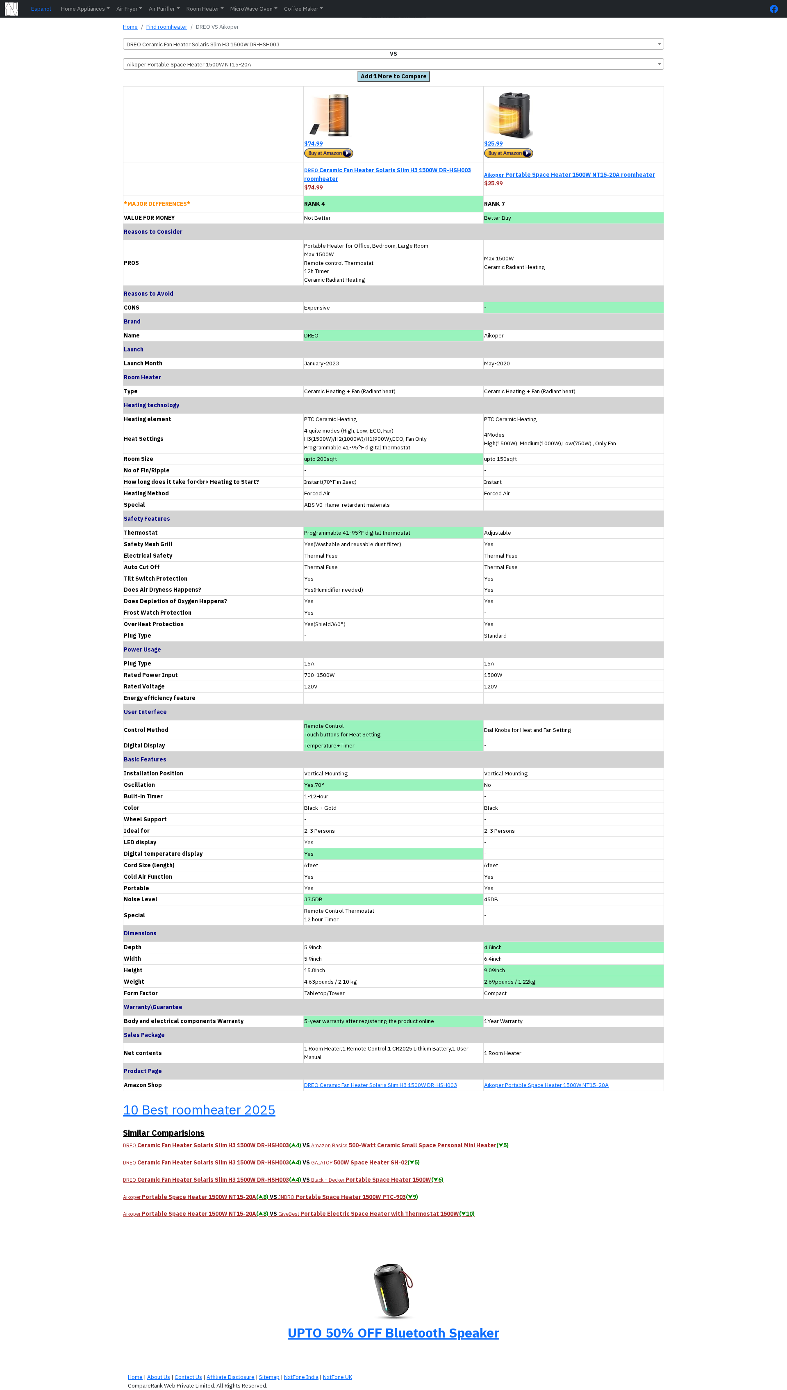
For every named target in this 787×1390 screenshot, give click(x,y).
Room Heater (203, 8)
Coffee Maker (301, 8)
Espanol (41, 8)
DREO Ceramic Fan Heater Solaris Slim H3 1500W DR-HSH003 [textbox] (203, 44)
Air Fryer (127, 8)
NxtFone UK (337, 1377)
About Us (158, 1377)
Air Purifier (162, 8)
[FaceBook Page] (776, 9)
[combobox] (393, 44)
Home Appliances (83, 8)
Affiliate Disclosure (231, 1377)
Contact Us (188, 1377)
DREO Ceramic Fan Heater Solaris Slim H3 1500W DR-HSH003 (380, 1085)
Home (130, 26)
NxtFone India (301, 1377)
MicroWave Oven (251, 8)
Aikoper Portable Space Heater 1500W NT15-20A (546, 1085)
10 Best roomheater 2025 (199, 1109)
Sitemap (269, 1377)
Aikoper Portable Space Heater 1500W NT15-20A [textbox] (189, 64)
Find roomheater (166, 26)
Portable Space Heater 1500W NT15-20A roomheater (569, 174)
